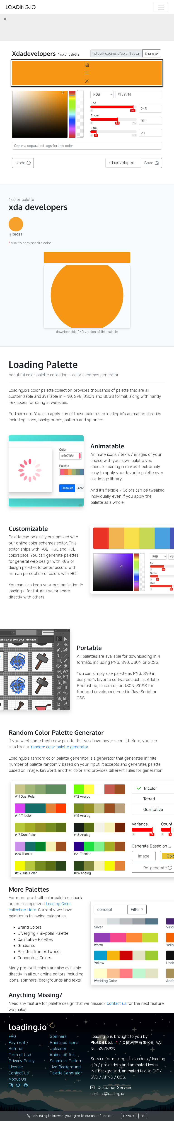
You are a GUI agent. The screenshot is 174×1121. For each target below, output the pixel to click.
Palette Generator (66, 1073)
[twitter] (18, 1085)
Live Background (65, 1066)
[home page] (21, 7)
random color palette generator (59, 746)
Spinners (58, 1036)
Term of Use (20, 1054)
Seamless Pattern (66, 1060)
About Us (17, 1079)
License (16, 1066)
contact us (116, 1003)
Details (128, 1116)
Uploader (58, 1048)
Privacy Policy (22, 1060)
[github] (26, 1085)
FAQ (12, 1036)
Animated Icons (64, 1042)
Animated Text (63, 1054)
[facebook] (11, 1085)
